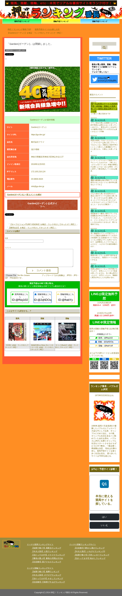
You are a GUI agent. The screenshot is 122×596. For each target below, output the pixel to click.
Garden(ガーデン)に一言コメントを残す (24, 195)
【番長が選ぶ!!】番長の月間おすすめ (47, 558)
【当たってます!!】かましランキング (47, 578)
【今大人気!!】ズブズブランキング (46, 575)
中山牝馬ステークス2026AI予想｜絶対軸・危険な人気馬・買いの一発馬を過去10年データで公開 (104, 107)
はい (104, 517)
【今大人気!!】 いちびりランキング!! (89, 551)
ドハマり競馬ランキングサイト (40, 544)
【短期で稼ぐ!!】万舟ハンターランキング (91, 555)
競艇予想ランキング (99, 21)
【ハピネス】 (100, 120)
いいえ (104, 525)
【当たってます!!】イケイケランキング (48, 555)
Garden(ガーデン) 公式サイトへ (42, 205)
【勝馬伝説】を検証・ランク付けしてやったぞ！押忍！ (32, 228)
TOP (21, 29)
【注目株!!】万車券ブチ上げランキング (48, 582)
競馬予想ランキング (21, 21)
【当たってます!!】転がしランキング (89, 558)
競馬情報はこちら (20, 297)
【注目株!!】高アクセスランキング (46, 562)
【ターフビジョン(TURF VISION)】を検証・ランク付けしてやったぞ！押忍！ (43, 224)
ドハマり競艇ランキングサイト (82, 544)
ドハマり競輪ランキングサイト (40, 568)
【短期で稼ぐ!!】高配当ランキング (46, 548)
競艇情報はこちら (42, 297)
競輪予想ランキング (61, 21)
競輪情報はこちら (66, 297)
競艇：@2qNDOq (105, 342)
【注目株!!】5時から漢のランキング (89, 548)
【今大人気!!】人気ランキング (44, 551)
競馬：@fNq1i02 (105, 338)
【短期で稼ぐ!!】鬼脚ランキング (45, 572)
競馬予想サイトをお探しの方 (15, 50)
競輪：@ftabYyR (106, 346)
